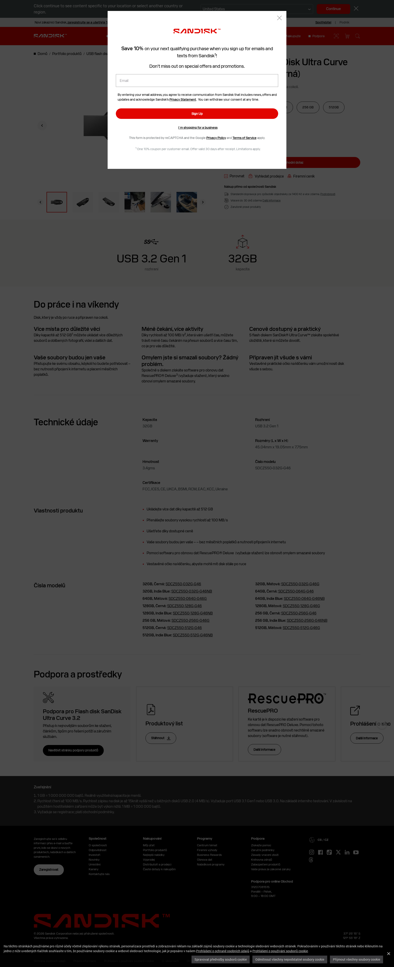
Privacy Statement (182, 99)
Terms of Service (245, 138)
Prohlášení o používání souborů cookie (280, 951)
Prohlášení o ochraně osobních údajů (222, 951)
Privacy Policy (216, 138)
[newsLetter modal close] (279, 18)
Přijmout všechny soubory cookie (356, 959)
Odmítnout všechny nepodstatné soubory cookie (289, 959)
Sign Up (197, 114)
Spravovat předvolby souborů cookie (220, 959)
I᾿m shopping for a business (198, 127)
